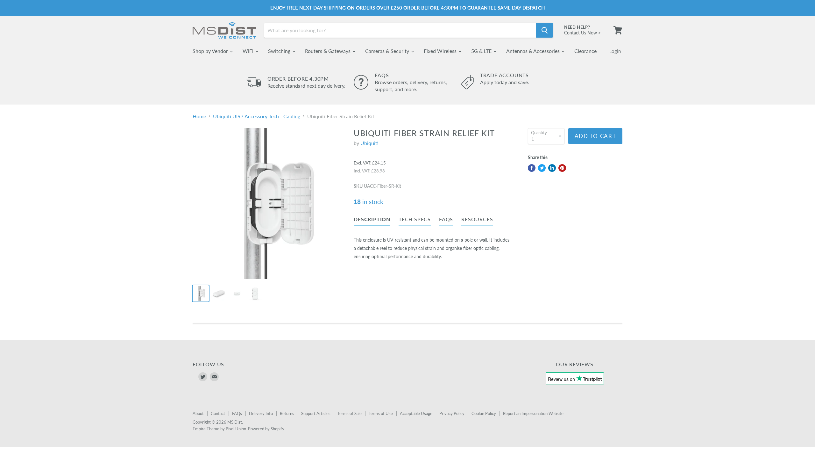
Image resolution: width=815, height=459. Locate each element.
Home (199, 116)
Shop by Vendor (211, 51)
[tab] (372, 220)
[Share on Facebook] (531, 168)
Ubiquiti (369, 143)
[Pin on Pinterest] (562, 168)
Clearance (585, 51)
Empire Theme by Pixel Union (219, 428)
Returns (287, 413)
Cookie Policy (483, 413)
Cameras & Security (387, 51)
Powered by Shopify (266, 428)
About (198, 413)
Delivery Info (261, 413)
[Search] (544, 30)
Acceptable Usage (416, 413)
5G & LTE (482, 51)
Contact (218, 413)
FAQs (237, 413)
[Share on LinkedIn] (552, 168)
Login (615, 51)
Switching (280, 51)
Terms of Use (381, 413)
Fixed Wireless (441, 51)
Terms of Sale (349, 413)
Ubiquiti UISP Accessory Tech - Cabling (256, 116)
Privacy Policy (451, 413)
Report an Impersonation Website (533, 413)
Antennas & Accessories (533, 51)
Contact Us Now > (582, 32)
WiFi (249, 51)
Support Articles (315, 413)
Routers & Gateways (328, 51)
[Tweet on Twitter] (542, 168)
